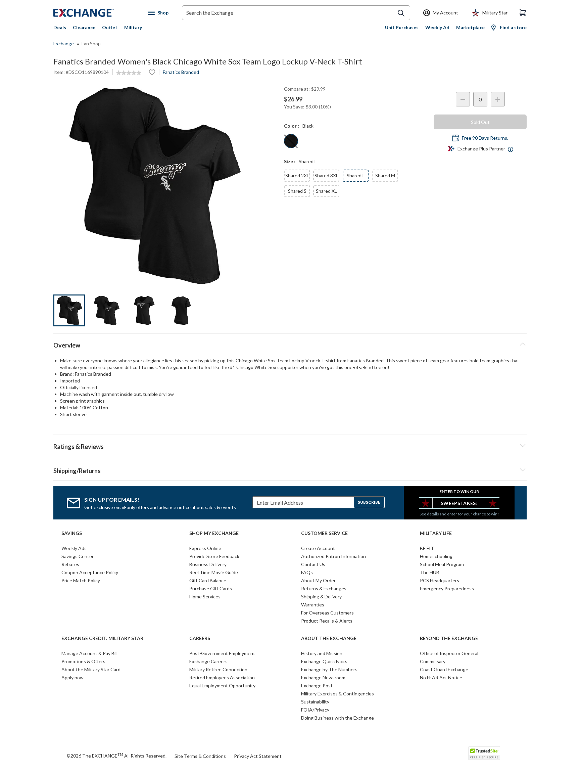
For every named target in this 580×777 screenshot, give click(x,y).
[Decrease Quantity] (463, 99)
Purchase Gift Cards (210, 588)
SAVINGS (71, 533)
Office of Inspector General (449, 653)
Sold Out (480, 122)
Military (133, 27)
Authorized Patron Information (333, 556)
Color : (291, 126)
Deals (59, 27)
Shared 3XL (326, 175)
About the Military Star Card (90, 669)
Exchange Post (317, 685)
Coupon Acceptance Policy (89, 572)
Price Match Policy (80, 580)
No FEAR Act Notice (441, 677)
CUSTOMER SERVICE (324, 533)
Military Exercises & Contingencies (337, 693)
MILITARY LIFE (436, 533)
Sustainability (315, 701)
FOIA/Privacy (315, 710)
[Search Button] (401, 13)
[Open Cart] (523, 12)
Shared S (297, 191)
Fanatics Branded (181, 72)
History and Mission (321, 653)
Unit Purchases (402, 27)
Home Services (205, 596)
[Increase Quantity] (498, 99)
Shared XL (326, 191)
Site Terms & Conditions (200, 756)
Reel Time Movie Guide (213, 572)
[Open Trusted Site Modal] (484, 753)
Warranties (312, 604)
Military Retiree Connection (218, 669)
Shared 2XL (297, 175)
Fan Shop (91, 43)
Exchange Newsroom (323, 677)
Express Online (205, 548)
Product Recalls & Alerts (326, 621)
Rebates (70, 564)
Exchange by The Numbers (329, 669)
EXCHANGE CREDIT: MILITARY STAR (102, 638)
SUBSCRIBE (369, 502)
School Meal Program (442, 564)
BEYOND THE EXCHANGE (449, 638)
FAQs (307, 572)
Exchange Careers (208, 661)
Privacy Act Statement (258, 756)
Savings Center (77, 556)
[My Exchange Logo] (96, 13)
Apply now (72, 677)
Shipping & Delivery (321, 596)
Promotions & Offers (83, 661)
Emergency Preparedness (447, 588)
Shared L (356, 175)
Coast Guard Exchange (444, 669)
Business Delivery (208, 564)
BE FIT (427, 548)
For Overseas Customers (327, 612)
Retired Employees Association (222, 677)
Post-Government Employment (222, 653)
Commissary (432, 661)
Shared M (385, 175)
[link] (128, 73)
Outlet (109, 27)
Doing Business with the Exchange (337, 718)
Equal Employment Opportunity (222, 685)
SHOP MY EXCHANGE (214, 533)
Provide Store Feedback (214, 556)
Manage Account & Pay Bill (89, 653)
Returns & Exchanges (323, 588)
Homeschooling (436, 556)
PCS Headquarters (439, 580)
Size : (289, 161)
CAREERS (199, 638)
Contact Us (313, 564)
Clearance (84, 27)
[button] (290, 445)
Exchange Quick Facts (324, 661)
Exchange (63, 43)
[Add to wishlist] (152, 72)
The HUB (429, 572)
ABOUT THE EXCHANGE (328, 638)
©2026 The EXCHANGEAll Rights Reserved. (116, 755)
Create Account (318, 548)
